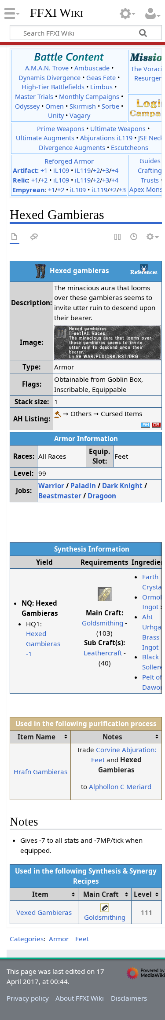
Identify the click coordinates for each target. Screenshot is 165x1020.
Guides (150, 161)
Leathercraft (103, 652)
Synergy (143, 870)
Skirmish (83, 106)
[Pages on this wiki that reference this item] (143, 269)
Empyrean (28, 190)
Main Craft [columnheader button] (101, 894)
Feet (82, 938)
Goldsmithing (102, 622)
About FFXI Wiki (79, 998)
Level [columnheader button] (143, 894)
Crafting (150, 170)
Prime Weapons (60, 128)
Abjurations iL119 (106, 138)
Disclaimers (129, 998)
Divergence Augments (72, 147)
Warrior (51, 485)
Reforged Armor (69, 161)
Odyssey (27, 106)
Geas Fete (101, 77)
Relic (20, 180)
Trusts (150, 180)
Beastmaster (59, 495)
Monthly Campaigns (89, 96)
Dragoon (102, 495)
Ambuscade (92, 68)
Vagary (80, 115)
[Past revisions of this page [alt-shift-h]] (134, 237)
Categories (27, 938)
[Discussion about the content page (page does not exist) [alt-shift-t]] (34, 237)
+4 (114, 170)
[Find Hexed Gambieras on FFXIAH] (145, 423)
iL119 (83, 170)
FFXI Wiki (56, 13)
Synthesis (104, 870)
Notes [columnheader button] (112, 736)
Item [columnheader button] (40, 894)
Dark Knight (122, 485)
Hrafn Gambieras (40, 771)
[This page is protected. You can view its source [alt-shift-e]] (118, 237)
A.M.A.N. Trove (47, 68)
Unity (56, 115)
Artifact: (26, 170)
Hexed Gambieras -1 (43, 643)
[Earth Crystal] (105, 593)
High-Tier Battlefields (53, 87)
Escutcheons (129, 147)
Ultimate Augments (45, 138)
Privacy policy (28, 998)
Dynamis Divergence (49, 77)
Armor (59, 938)
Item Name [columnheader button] (36, 736)
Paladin (83, 485)
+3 (105, 170)
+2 (96, 170)
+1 (44, 170)
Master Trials (34, 96)
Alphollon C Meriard (120, 786)
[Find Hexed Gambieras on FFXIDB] (156, 423)
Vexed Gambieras (44, 912)
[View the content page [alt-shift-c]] (14, 237)
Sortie (110, 106)
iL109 (61, 170)
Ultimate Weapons (118, 128)
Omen (54, 106)
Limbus (101, 87)
